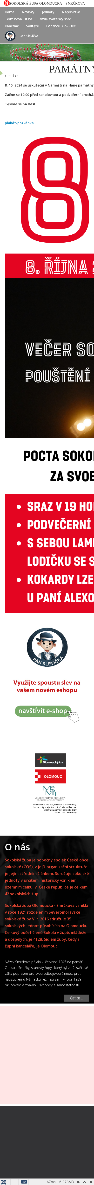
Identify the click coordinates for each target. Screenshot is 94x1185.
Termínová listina (18, 19)
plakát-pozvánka (19, 123)
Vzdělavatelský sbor (55, 19)
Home (9, 12)
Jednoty (48, 12)
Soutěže (32, 26)
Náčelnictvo (71, 12)
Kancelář (11, 26)
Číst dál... (76, 998)
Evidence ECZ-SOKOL (62, 26)
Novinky (28, 12)
